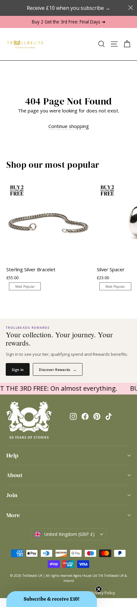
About (14, 475)
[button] (51, 599)
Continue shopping (68, 126)
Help (12, 455)
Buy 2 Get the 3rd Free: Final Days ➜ (68, 22)
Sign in (18, 369)
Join (12, 495)
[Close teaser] (99, 589)
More (13, 515)
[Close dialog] (131, 8)
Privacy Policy (103, 593)
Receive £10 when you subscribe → (68, 7)
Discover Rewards (57, 369)
